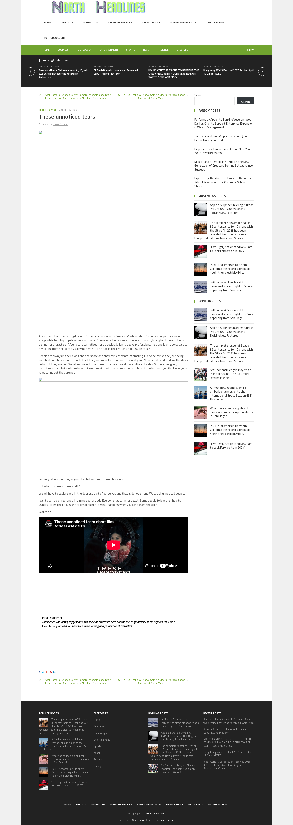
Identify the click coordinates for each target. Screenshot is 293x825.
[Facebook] (40, 672)
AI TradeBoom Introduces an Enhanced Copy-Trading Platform (116, 72)
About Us (67, 22)
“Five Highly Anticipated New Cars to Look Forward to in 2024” (231, 249)
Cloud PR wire (48, 110)
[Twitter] (43, 672)
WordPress (138, 820)
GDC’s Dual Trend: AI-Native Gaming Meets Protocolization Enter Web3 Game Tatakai (151, 96)
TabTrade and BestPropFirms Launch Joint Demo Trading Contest (221, 138)
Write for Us (216, 22)
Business (63, 50)
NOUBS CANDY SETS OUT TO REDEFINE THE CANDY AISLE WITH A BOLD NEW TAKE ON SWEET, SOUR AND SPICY (173, 73)
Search (198, 95)
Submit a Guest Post (184, 22)
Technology (84, 50)
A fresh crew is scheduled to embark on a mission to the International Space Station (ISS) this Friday (231, 393)
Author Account (55, 38)
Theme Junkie (166, 820)
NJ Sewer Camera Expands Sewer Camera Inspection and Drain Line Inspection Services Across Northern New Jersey (75, 96)
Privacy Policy (151, 22)
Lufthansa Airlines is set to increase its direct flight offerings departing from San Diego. (231, 286)
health (147, 50)
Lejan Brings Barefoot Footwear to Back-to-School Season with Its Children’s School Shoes (222, 182)
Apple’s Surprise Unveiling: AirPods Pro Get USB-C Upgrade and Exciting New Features (232, 209)
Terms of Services (120, 22)
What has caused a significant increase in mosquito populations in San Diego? (231, 412)
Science (164, 50)
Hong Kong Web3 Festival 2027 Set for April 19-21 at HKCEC (228, 72)
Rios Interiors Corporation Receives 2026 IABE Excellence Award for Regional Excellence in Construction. (226, 765)
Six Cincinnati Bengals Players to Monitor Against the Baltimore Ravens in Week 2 (230, 374)
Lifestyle (182, 50)
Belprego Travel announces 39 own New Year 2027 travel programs (222, 151)
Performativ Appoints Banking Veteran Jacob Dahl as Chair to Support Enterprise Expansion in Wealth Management (223, 123)
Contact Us (90, 22)
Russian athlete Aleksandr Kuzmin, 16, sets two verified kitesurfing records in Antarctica (64, 73)
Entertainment (109, 50)
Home (47, 22)
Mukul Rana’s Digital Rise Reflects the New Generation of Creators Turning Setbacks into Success (223, 165)
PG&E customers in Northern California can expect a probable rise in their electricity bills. (230, 268)
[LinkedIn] (55, 672)
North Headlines (155, 813)
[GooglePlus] (47, 672)
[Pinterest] (51, 672)
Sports (130, 50)
